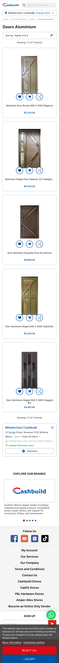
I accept (29, 659)
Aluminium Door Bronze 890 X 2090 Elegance (29, 105)
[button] (24, 520)
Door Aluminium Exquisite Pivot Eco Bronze (29, 253)
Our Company (29, 562)
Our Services (29, 556)
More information (12, 642)
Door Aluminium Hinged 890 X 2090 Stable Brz (29, 326)
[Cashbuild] (29, 490)
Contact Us (29, 575)
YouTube (24, 538)
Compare (39, 96)
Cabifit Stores (29, 587)
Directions (29, 451)
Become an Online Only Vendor (29, 606)
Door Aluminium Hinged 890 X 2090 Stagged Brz (29, 401)
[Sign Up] (52, 623)
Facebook (14, 538)
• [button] (27, 436)
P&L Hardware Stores (29, 593)
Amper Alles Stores (29, 600)
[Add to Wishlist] (19, 96)
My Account (29, 550)
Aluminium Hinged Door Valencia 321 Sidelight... (29, 179)
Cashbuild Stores (29, 581)
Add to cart (29, 96)
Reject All (29, 650)
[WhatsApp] (51, 615)
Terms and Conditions (30, 569)
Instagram (34, 538)
